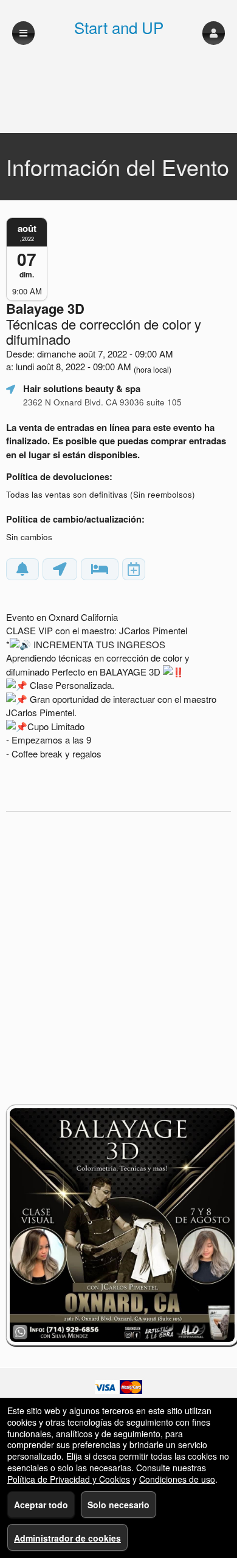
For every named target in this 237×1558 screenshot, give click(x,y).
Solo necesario (118, 1505)
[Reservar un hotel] (99, 569)
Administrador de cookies (67, 1538)
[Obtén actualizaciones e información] (22, 569)
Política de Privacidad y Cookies (68, 1479)
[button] (213, 33)
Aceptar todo (41, 1505)
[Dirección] (60, 569)
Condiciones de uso (177, 1479)
